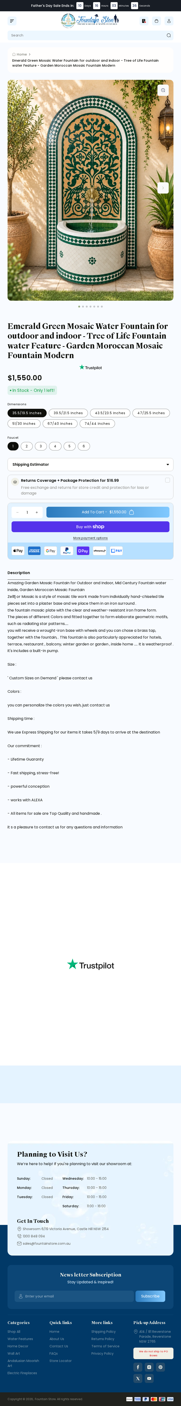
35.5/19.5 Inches (27, 413)
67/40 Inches (60, 423)
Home (54, 1331)
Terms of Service (105, 1346)
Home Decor (18, 1346)
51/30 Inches (24, 423)
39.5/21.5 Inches (68, 413)
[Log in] (169, 20)
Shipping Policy (103, 1331)
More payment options (90, 538)
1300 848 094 (34, 1236)
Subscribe (150, 1296)
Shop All (14, 1331)
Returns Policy (102, 1339)
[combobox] (90, 35)
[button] (12, 20)
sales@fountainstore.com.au (46, 1243)
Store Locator (60, 1360)
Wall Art (14, 1353)
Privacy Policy (102, 1353)
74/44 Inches (97, 423)
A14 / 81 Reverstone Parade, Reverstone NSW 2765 (155, 1336)
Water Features (20, 1339)
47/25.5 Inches (151, 413)
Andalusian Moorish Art (23, 1363)
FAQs (53, 1353)
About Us (56, 1339)
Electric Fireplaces (22, 1373)
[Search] (168, 35)
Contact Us (58, 1346)
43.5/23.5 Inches (110, 413)
